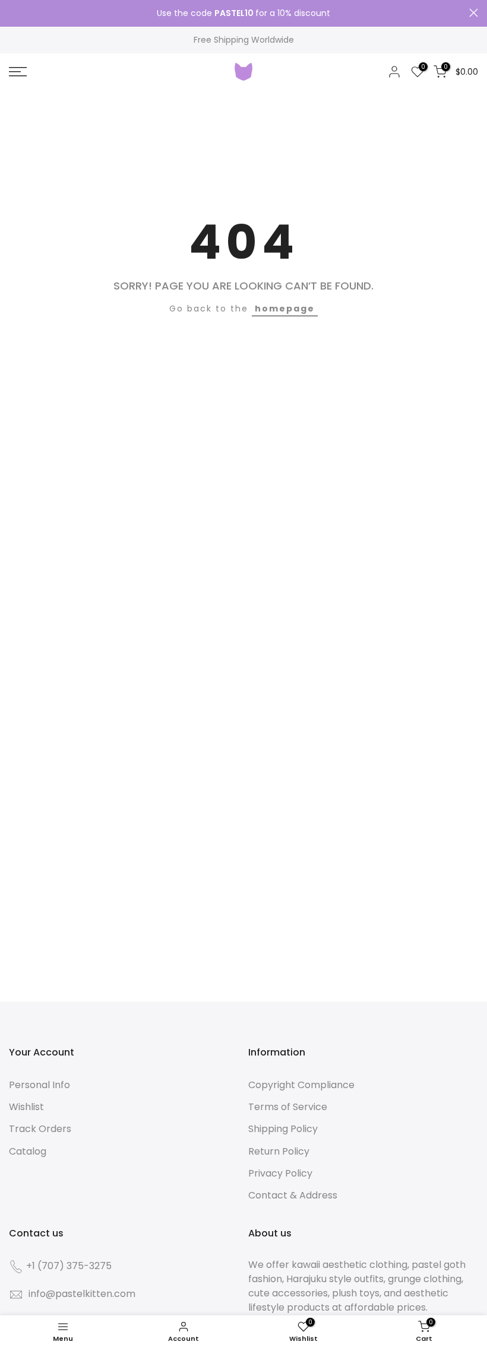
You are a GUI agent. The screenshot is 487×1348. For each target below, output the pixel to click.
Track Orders (40, 1129)
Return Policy (278, 1151)
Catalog (27, 1151)
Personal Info (39, 1085)
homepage (285, 308)
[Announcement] (243, 14)
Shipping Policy (283, 1129)
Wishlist (26, 1107)
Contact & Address (292, 1195)
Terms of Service (287, 1107)
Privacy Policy (280, 1173)
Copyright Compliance (301, 1085)
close (13, 12)
